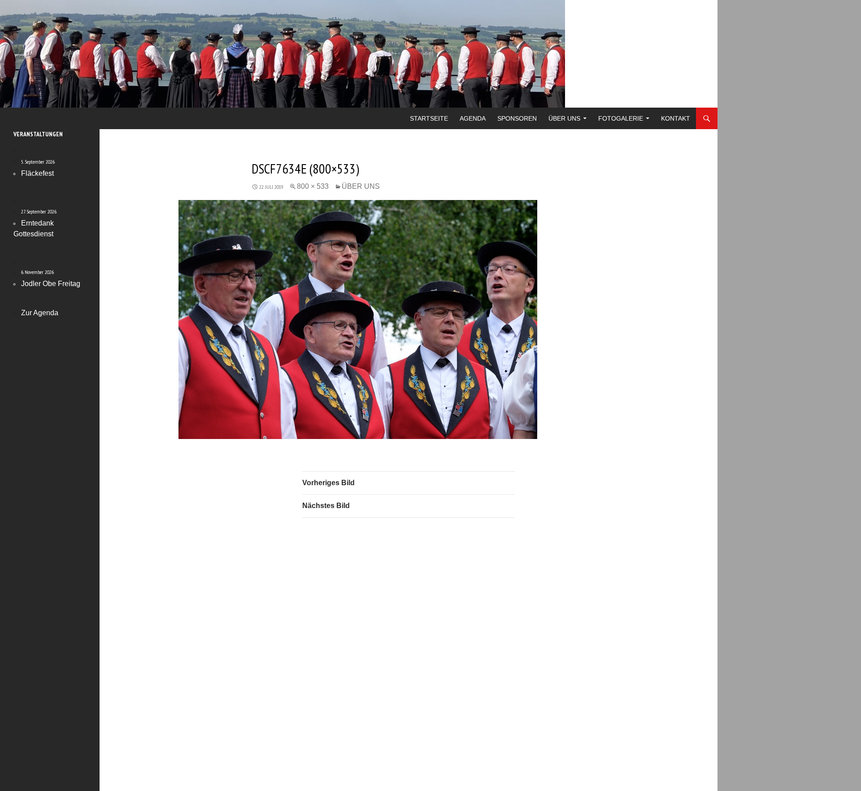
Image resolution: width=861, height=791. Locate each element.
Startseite (429, 118)
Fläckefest (37, 173)
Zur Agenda (39, 313)
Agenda (473, 118)
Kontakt (675, 118)
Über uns (564, 118)
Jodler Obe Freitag (50, 283)
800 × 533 (313, 186)
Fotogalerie (620, 118)
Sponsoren (517, 118)
